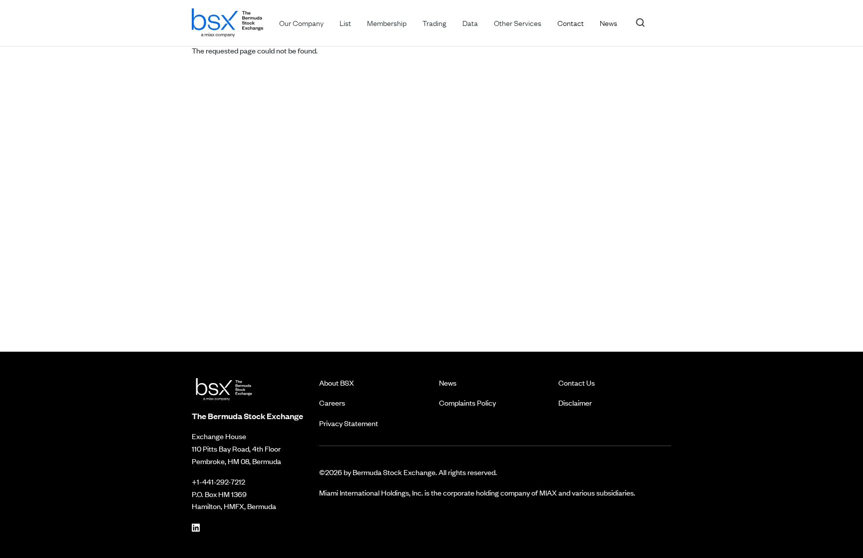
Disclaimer (575, 402)
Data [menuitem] (470, 22)
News (447, 382)
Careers (332, 402)
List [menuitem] (345, 22)
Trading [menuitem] (434, 22)
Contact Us (576, 382)
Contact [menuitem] (570, 22)
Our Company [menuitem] (301, 22)
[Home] (227, 20)
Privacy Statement (348, 423)
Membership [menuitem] (387, 22)
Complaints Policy (467, 402)
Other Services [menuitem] (517, 22)
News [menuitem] (608, 22)
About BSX (336, 382)
